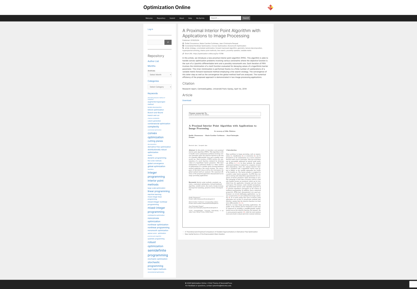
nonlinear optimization (158, 224)
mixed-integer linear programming (155, 198)
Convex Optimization (219, 46)
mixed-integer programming (156, 209)
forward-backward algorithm (226, 48)
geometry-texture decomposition (250, 48)
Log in (150, 29)
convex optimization (156, 135)
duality (150, 155)
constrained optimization (206, 48)
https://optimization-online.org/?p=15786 (208, 53)
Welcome (149, 18)
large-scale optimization (156, 188)
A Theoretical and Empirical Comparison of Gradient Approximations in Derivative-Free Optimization (221, 232)
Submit (172, 18)
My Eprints (200, 18)
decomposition (152, 144)
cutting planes (155, 141)
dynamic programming (157, 158)
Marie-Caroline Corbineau (209, 43)
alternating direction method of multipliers (156, 98)
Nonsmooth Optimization (237, 46)
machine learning (154, 194)
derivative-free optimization (159, 147)
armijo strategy (190, 48)
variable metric (246, 50)
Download (186, 100)
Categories (153, 81)
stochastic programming (155, 264)
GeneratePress (226, 283)
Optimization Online (166, 7)
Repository (161, 18)
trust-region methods (157, 269)
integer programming (156, 174)
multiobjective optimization (156, 215)
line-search (221, 50)
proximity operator (233, 50)
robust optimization (155, 244)
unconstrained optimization (156, 272)
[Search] (168, 42)
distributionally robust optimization (157, 151)
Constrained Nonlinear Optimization (198, 46)
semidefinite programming (158, 252)
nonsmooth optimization (158, 230)
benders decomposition (155, 107)
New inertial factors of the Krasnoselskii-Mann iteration (205, 234)
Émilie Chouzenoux (192, 43)
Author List (153, 61)
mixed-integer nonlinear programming (157, 203)
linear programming (159, 191)
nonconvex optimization (154, 220)
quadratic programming (156, 239)
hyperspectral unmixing (190, 50)
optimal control (152, 233)
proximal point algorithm (154, 236)
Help (190, 18)
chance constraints (153, 118)
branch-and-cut (153, 115)
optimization (162, 233)
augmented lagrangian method (156, 103)
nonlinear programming (158, 227)
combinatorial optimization (159, 124)
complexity (153, 126)
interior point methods (208, 50)
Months (151, 66)
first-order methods (154, 161)
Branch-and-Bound (155, 113)
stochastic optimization (157, 259)
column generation (154, 121)
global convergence (156, 163)
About (181, 18)
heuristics (151, 169)
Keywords (153, 93)
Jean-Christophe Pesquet (228, 43)
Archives (151, 71)
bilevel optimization (156, 110)
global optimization (156, 166)
